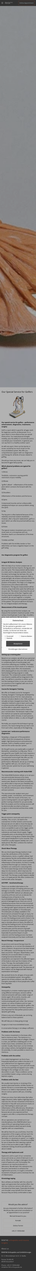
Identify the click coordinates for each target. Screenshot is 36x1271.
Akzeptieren (18, 644)
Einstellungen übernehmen (17, 649)
